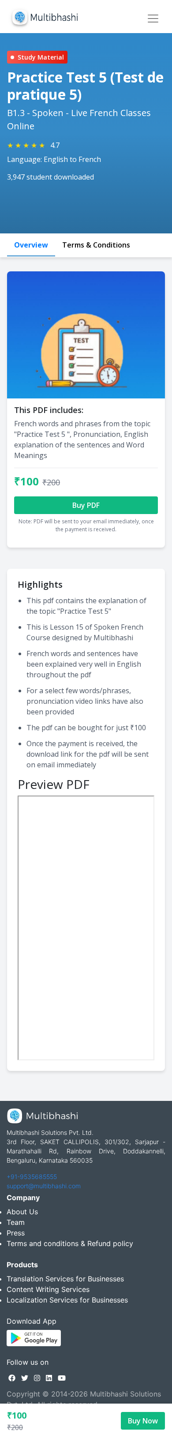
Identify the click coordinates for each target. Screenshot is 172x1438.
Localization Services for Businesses (67, 1299)
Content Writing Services (48, 1289)
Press (16, 1232)
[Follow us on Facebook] (12, 1378)
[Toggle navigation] (153, 18)
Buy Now (143, 1421)
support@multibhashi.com (44, 1186)
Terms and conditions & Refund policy (70, 1243)
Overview (31, 245)
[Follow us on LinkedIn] (49, 1378)
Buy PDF (86, 505)
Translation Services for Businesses (65, 1278)
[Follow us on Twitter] (24, 1378)
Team (16, 1222)
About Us (22, 1211)
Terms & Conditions (96, 245)
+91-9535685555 (32, 1176)
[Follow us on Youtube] (61, 1378)
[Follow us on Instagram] (37, 1378)
